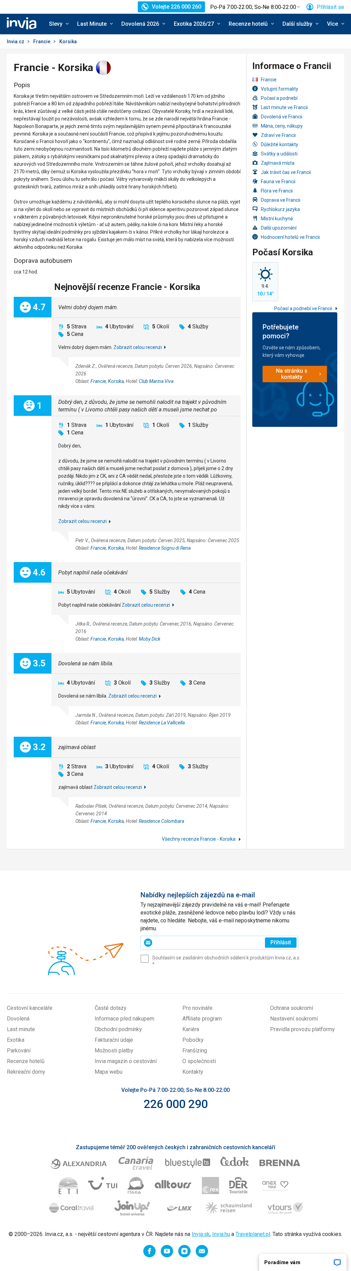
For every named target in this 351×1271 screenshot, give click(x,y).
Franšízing (194, 1050)
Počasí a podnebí (279, 98)
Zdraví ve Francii (278, 135)
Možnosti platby (114, 1050)
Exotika (15, 1040)
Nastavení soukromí (294, 1018)
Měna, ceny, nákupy (282, 126)
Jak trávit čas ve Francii (286, 172)
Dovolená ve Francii (281, 116)
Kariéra (190, 1029)
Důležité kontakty (279, 144)
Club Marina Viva (156, 381)
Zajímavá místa (277, 163)
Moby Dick (149, 639)
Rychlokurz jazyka (280, 209)
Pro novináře (197, 1008)
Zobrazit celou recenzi (137, 347)
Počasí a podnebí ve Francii (303, 308)
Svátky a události (279, 153)
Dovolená (18, 1018)
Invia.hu (221, 1234)
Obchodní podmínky (118, 1029)
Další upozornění (278, 228)
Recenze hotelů (26, 1061)
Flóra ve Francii (277, 191)
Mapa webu (108, 1072)
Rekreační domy (26, 1072)
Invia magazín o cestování (126, 1061)
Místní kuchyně (277, 218)
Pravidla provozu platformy (302, 1029)
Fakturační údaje (114, 1040)
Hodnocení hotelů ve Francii (290, 237)
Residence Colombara (161, 821)
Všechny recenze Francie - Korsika (199, 839)
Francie (41, 41)
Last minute (21, 1029)
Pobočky (193, 1040)
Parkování (19, 1050)
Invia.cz (15, 41)
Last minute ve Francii (284, 107)
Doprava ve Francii (280, 200)
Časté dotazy (110, 1008)
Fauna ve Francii (278, 181)
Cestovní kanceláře (29, 1008)
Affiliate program (202, 1018)
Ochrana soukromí (291, 1008)
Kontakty (192, 1072)
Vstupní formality (279, 89)
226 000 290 (176, 1104)
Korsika (116, 381)
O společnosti (199, 1061)
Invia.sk (201, 1234)
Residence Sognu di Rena (165, 548)
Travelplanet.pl (252, 1234)
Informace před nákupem (124, 1018)
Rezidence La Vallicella (162, 722)
